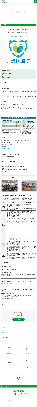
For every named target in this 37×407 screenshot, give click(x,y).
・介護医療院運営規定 (4, 150)
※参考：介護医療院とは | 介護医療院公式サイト (18, 36)
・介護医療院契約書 (4, 146)
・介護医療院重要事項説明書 (5, 148)
